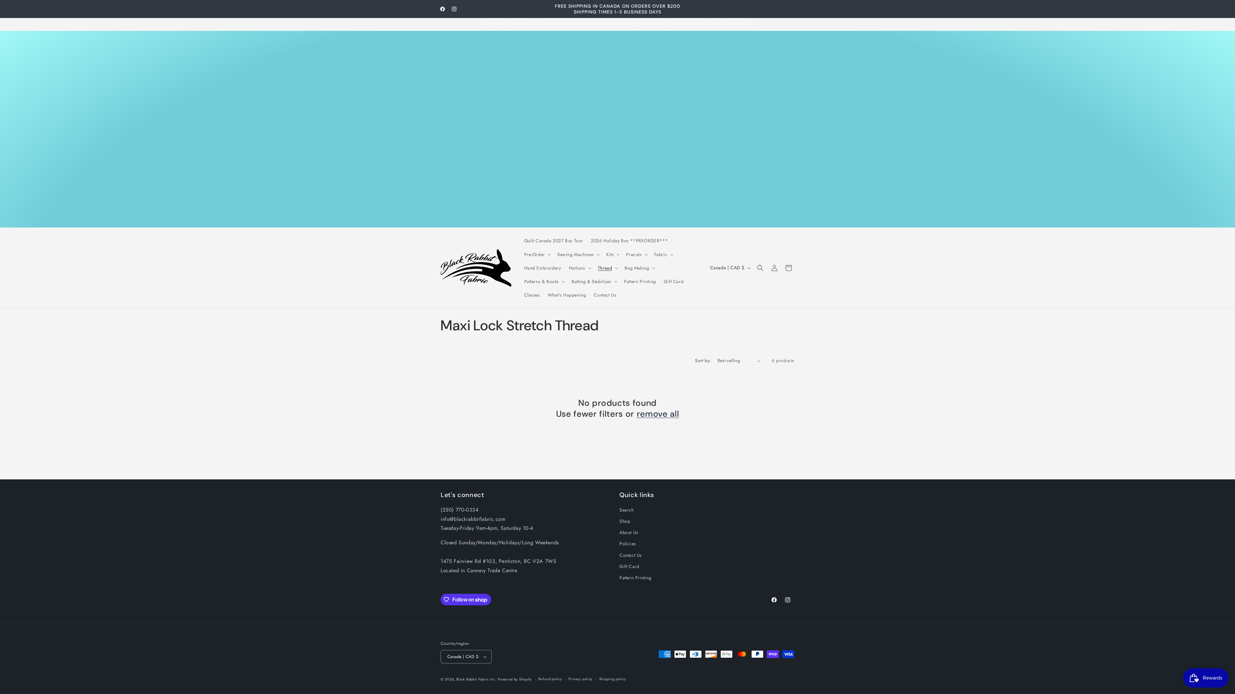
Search (626, 510)
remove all (658, 414)
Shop (624, 521)
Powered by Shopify (515, 679)
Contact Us (630, 555)
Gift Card (629, 566)
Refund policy (550, 678)
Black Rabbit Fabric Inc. (476, 679)
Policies (627, 543)
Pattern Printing (635, 577)
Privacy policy (580, 678)
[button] (536, 254)
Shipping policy (612, 678)
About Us (628, 532)
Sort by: (703, 360)
